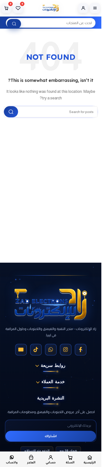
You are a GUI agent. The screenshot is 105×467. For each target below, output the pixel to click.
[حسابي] (83, 8)
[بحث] (14, 24)
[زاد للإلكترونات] (50, 8)
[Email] (21, 349)
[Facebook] (80, 349)
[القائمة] (95, 8)
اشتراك (51, 436)
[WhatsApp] (51, 349)
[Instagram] (66, 349)
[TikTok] (36, 349)
